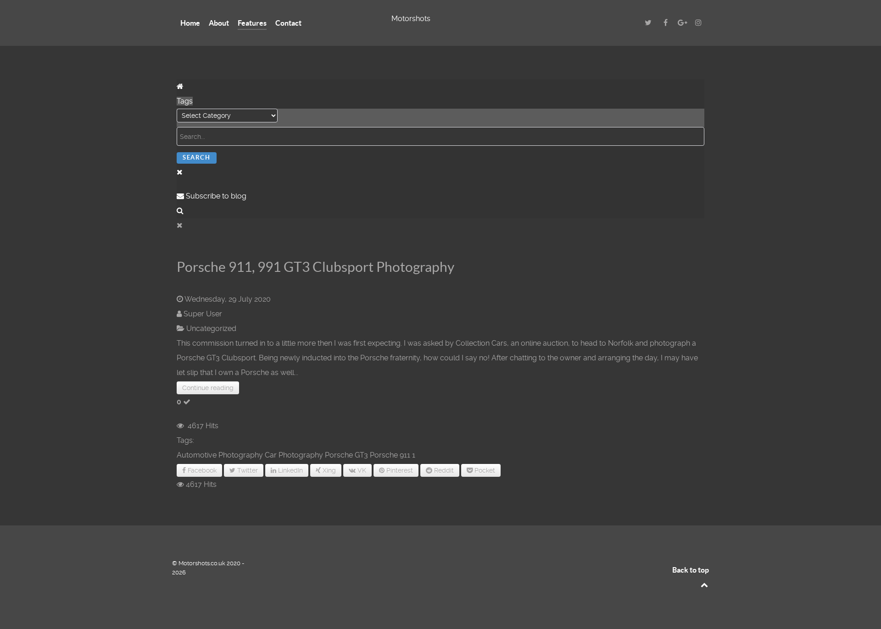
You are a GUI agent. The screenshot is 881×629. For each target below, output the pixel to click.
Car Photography (294, 455)
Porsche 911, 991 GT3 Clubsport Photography (315, 267)
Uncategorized (211, 328)
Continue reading (208, 388)
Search (197, 157)
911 (405, 455)
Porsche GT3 (346, 455)
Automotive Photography (220, 455)
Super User (203, 313)
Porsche (384, 455)
